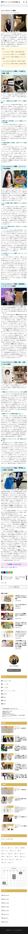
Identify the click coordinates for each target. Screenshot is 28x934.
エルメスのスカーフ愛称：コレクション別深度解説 (14, 54)
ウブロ (17, 856)
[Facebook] (2, 572)
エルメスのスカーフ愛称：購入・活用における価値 (14, 61)
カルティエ (23, 856)
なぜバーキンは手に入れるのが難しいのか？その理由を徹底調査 (21, 624)
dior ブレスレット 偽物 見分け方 (20, 729)
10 (14, 875)
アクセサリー (10, 631)
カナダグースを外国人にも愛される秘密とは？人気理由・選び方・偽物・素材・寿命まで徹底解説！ (21, 776)
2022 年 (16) (6, 910)
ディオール (13, 859)
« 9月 (3, 884)
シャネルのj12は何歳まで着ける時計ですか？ (20, 799)
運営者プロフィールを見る (14, 670)
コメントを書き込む (14, 587)
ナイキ (18, 847)
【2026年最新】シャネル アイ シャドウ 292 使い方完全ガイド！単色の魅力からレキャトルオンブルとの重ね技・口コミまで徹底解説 (21, 767)
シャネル (4, 847)
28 (4, 882)
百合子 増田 (10, 12)
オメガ (17, 853)
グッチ (20, 850)
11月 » (6, 884)
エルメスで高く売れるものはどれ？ (21, 605)
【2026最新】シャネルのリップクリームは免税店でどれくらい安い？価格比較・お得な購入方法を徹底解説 (21, 739)
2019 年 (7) (5, 922)
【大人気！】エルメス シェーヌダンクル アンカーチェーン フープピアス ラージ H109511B (21, 634)
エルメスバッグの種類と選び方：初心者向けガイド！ (21, 615)
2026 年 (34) (6, 895)
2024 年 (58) (6, 903)
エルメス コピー (6, 712)
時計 (4, 694)
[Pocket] (9, 572)
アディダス (19, 859)
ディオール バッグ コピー (8, 714)
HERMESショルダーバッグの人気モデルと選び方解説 (21, 597)
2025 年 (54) (6, 899)
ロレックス (5, 853)
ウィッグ (5, 684)
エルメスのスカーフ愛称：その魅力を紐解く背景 (13, 51)
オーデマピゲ (5, 859)
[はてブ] (7, 572)
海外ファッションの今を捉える (10, 2)
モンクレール (13, 850)
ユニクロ (11, 862)
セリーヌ (22, 853)
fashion (23, 847)
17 (14, 877)
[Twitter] (4, 572)
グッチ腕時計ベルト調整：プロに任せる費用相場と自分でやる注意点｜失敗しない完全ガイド (21, 757)
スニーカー (5, 862)
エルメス (15, 567)
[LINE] (12, 572)
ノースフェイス (5, 850)
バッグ (19, 12)
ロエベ (4, 856)
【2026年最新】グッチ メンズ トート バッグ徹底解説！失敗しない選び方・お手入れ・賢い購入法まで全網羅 (21, 643)
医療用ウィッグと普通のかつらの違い (21, 817)
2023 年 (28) (6, 906)
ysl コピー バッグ (6, 713)
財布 (4, 700)
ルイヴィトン (11, 847)
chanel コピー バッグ (7, 711)
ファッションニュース (8, 690)
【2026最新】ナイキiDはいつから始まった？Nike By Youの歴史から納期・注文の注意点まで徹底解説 (21, 748)
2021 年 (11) (6, 914)
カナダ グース (10, 856)
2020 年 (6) (5, 918)
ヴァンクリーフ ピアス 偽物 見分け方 (21, 827)
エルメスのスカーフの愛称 (7, 567)
